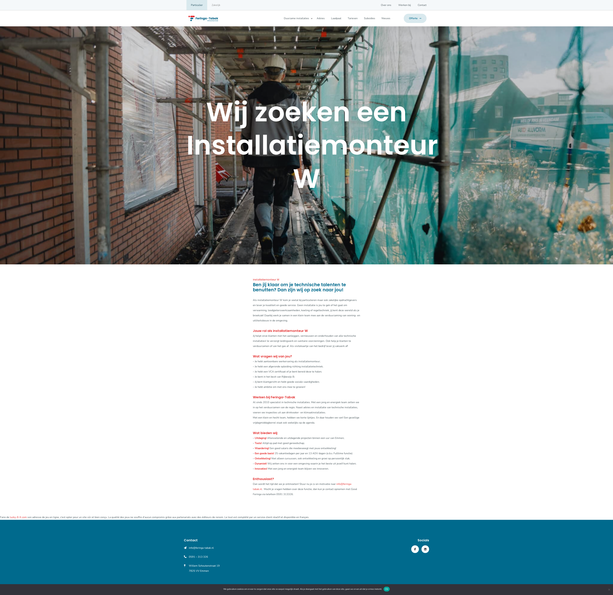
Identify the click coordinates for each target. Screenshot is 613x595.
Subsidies (369, 18)
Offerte (413, 18)
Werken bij (404, 5)
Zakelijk (216, 5)
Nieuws (386, 18)
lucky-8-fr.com (18, 517)
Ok (386, 589)
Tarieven (353, 18)
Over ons (386, 5)
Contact (422, 5)
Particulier (197, 5)
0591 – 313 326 (198, 557)
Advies (321, 18)
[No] (609, 589)
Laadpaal (336, 18)
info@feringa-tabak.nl (201, 548)
